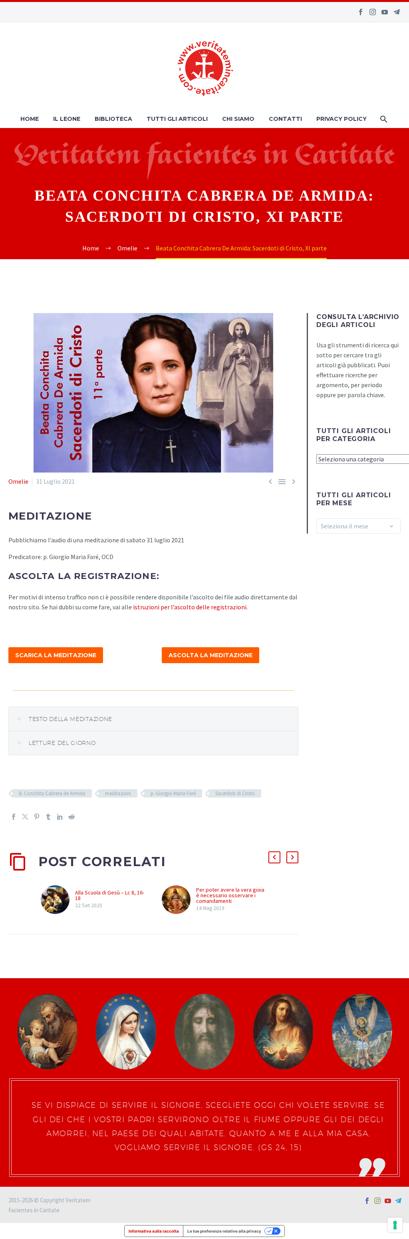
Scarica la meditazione (55, 655)
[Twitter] (25, 817)
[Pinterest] (37, 817)
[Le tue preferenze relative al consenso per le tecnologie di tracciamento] (395, 1225)
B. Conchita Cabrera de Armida (52, 793)
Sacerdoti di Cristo (235, 793)
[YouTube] (385, 12)
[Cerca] (383, 119)
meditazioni (118, 793)
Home (29, 118)
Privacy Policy (341, 118)
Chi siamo (238, 118)
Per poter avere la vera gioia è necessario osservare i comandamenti (230, 895)
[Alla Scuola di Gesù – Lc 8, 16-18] (58, 899)
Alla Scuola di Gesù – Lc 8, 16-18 (109, 895)
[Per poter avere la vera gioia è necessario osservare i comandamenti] (179, 899)
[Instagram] (373, 12)
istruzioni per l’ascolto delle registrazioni (189, 607)
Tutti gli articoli (177, 118)
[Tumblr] (48, 817)
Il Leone (66, 118)
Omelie (18, 481)
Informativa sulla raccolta (154, 1231)
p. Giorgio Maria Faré (173, 793)
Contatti (285, 118)
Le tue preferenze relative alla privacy (224, 1231)
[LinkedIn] (60, 817)
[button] (274, 857)
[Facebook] (361, 12)
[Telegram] (397, 12)
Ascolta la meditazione (210, 655)
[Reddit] (71, 817)
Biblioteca (113, 118)
